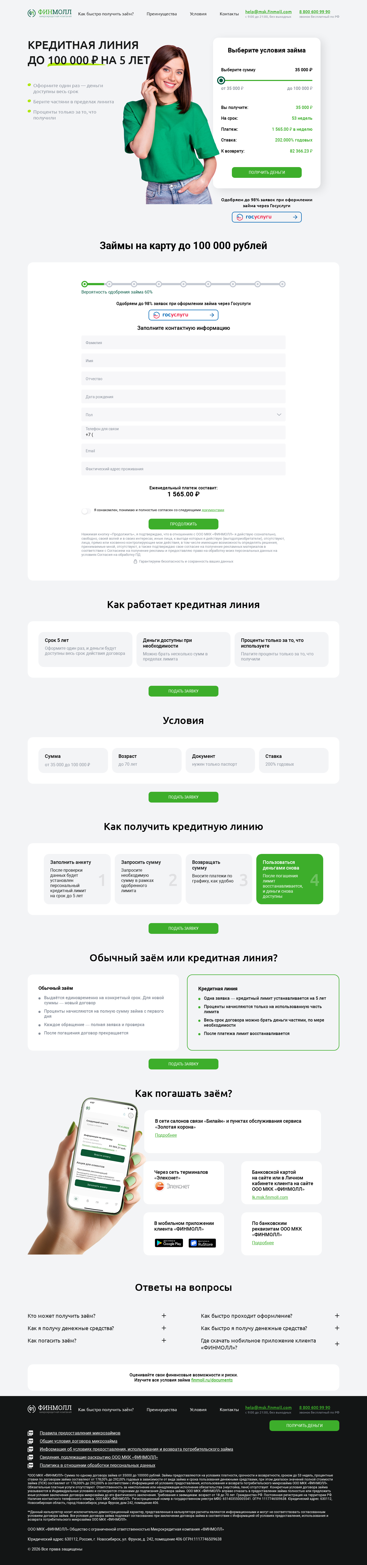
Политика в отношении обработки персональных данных (97, 1465)
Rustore (250, 1374)
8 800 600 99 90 (314, 11)
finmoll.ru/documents (212, 1380)
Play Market (215, 1374)
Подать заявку (183, 691)
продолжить (183, 524)
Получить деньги (267, 172)
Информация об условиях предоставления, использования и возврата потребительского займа (136, 1449)
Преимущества (162, 13)
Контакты (229, 13)
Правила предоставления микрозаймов (80, 1433)
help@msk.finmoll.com (268, 11)
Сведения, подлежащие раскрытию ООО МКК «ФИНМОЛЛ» (99, 1457)
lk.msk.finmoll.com (270, 1197)
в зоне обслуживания (133, 1329)
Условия (198, 13)
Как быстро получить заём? (106, 13)
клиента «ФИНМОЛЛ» (137, 1354)
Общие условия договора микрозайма (78, 1441)
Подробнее (166, 1135)
